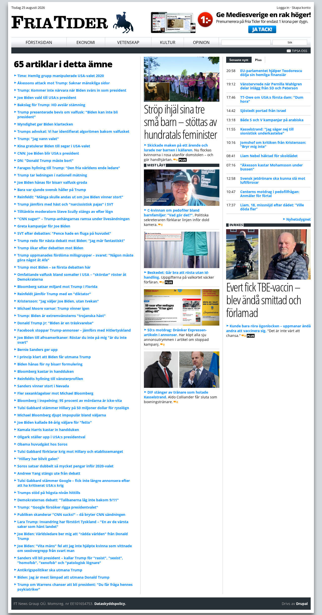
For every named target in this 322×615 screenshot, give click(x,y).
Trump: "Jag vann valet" (38, 138)
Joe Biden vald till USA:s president (46, 97)
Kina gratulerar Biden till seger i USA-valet (53, 146)
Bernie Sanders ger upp (37, 349)
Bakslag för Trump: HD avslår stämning (51, 104)
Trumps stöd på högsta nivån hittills (48, 492)
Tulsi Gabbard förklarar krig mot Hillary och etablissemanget (70, 451)
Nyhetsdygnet (298, 219)
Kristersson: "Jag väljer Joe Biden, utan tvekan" (58, 301)
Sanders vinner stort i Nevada (43, 386)
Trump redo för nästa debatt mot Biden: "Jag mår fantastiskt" (71, 240)
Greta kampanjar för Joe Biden (43, 226)
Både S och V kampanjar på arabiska (271, 119)
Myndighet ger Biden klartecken (45, 124)
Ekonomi (85, 42)
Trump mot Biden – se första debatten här (54, 267)
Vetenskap (128, 42)
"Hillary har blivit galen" (38, 458)
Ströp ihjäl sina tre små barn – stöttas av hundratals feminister (180, 122)
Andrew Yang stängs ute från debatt (48, 473)
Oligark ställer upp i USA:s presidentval (51, 437)
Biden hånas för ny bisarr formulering (50, 364)
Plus (258, 60)
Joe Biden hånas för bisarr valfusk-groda (52, 182)
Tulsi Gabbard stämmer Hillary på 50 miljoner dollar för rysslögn (73, 407)
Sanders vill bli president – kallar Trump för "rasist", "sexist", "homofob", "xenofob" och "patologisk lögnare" (70, 560)
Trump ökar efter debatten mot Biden (50, 247)
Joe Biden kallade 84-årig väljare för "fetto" (54, 422)
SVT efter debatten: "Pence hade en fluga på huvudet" (64, 233)
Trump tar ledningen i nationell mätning (52, 175)
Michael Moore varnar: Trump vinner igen (53, 308)
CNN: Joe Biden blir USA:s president (48, 153)
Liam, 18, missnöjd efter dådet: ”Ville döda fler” (272, 207)
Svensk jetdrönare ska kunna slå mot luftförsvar (272, 180)
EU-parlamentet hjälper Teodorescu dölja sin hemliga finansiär (271, 72)
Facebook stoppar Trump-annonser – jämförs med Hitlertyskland (74, 330)
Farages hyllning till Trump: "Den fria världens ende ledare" (68, 167)
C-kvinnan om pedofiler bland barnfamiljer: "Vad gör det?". (171, 212)
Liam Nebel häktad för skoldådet (269, 155)
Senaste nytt (240, 60)
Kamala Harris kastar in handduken (48, 429)
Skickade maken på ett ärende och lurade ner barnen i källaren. (176, 147)
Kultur (167, 42)
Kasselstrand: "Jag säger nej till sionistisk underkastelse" (267, 131)
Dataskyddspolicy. (110, 603)
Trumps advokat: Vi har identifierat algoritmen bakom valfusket (73, 131)
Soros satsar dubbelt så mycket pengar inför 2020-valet (65, 466)
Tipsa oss (299, 50)
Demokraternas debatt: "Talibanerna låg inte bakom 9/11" (68, 500)
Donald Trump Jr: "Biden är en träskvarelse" (55, 323)
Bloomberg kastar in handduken (45, 371)
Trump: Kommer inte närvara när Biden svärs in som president (71, 90)
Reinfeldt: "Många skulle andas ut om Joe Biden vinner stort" (70, 197)
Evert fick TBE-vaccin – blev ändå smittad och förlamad (263, 300)
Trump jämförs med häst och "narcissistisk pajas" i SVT (65, 204)
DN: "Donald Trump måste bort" (45, 160)
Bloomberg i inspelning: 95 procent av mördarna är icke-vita (69, 400)
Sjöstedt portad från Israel (263, 110)
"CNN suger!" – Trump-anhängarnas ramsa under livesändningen (73, 218)
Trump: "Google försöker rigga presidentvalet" (57, 507)
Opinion (201, 42)
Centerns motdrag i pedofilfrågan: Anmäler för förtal (269, 193)
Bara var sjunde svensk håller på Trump (51, 189)
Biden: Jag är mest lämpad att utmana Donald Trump (63, 577)
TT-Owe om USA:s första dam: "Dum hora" (271, 99)
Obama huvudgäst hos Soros (42, 444)
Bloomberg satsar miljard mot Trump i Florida (57, 286)
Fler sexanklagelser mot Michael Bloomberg (55, 393)
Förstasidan (39, 42)
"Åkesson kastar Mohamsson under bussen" (271, 167)
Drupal (302, 603)
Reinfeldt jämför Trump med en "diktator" (54, 293)
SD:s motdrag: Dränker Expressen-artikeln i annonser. (175, 332)
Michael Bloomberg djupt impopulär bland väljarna (61, 415)
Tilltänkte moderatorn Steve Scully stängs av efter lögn (65, 211)
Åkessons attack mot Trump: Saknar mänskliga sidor (63, 83)
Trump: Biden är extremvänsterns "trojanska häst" (61, 315)
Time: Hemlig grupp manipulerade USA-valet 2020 (60, 75)
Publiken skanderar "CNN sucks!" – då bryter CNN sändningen (71, 514)
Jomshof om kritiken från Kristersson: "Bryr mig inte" (273, 144)
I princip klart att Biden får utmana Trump (54, 356)
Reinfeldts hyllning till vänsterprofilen (50, 378)
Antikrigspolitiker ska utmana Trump (49, 570)
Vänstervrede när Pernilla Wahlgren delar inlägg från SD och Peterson (271, 86)
